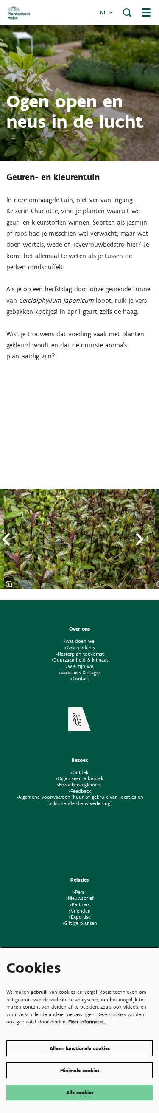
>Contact (79, 678)
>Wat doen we (79, 641)
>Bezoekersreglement (79, 784)
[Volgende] (140, 539)
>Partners (80, 904)
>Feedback (79, 791)
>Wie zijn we (79, 666)
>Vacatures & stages (80, 672)
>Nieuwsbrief (80, 898)
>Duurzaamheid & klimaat (79, 660)
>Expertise (80, 916)
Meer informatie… (87, 1021)
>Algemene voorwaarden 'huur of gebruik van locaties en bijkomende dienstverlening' (79, 800)
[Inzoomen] (9, 584)
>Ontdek (79, 772)
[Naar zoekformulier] (127, 12)
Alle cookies (79, 1092)
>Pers (79, 892)
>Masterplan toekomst (80, 654)
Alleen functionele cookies (80, 1048)
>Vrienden (80, 910)
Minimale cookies (79, 1070)
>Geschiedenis (79, 647)
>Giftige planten (79, 923)
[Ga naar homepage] (18, 12)
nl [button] (104, 12)
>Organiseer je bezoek (79, 778)
